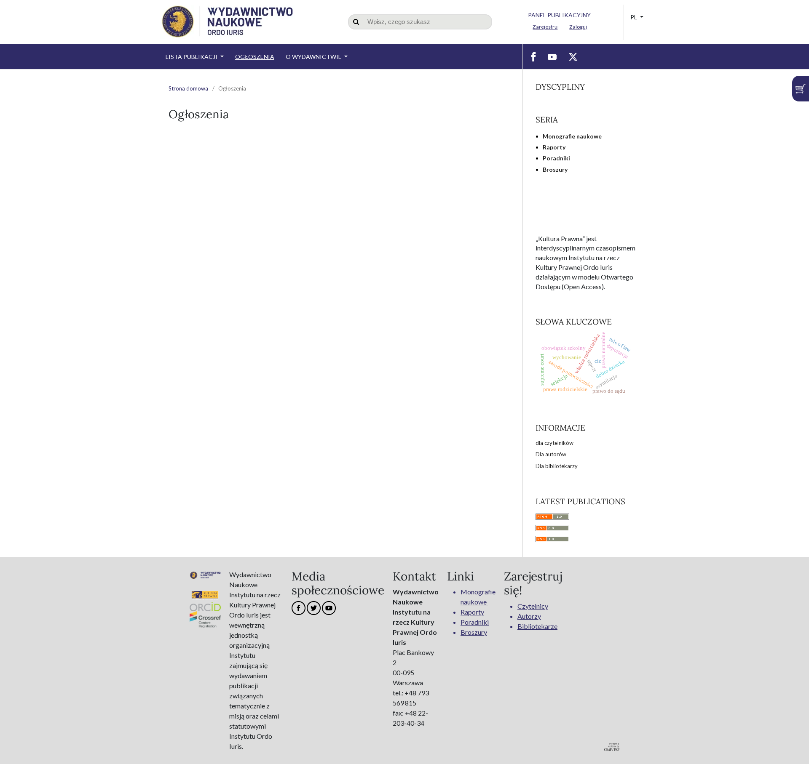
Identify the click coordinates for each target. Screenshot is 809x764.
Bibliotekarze (537, 626)
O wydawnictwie (314, 56)
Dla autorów (551, 454)
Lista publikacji (192, 56)
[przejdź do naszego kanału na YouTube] (552, 56)
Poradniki (556, 158)
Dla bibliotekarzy (557, 466)
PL (634, 17)
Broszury (555, 169)
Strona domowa (188, 88)
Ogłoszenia (254, 56)
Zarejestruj (546, 27)
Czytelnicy (532, 606)
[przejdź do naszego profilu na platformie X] (573, 57)
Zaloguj (578, 27)
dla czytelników (554, 442)
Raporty (554, 147)
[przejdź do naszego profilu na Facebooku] (533, 57)
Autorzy (529, 616)
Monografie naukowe (572, 136)
